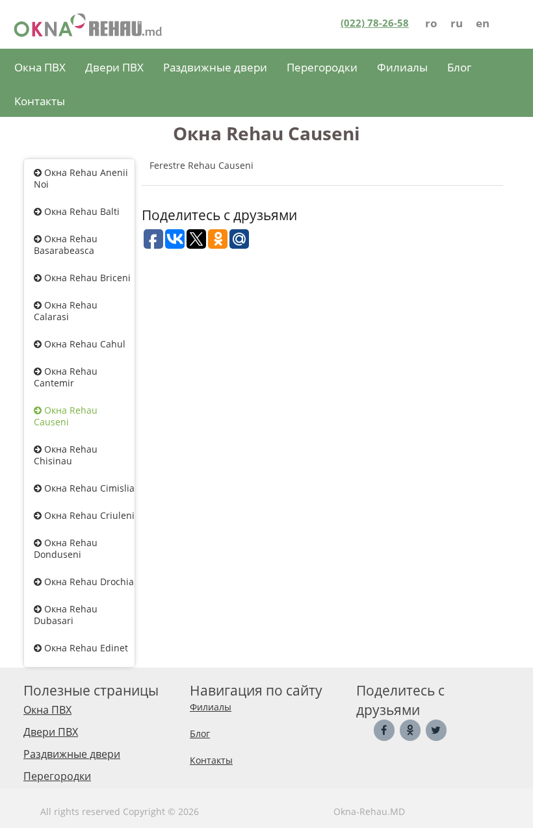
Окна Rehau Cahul (83, 344)
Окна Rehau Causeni (66, 416)
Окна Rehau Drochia (88, 581)
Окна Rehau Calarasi (66, 311)
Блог (459, 67)
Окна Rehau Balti (81, 211)
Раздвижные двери (215, 67)
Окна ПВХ (40, 67)
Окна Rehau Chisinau (66, 455)
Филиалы (402, 67)
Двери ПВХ (114, 67)
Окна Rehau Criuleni (88, 515)
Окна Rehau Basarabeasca (66, 244)
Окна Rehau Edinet (85, 648)
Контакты (39, 101)
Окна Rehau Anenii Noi (81, 178)
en (482, 23)
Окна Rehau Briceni (86, 277)
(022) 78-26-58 (375, 22)
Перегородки (322, 67)
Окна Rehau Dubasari (66, 615)
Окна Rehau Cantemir (66, 377)
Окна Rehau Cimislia (88, 488)
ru (456, 23)
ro (431, 23)
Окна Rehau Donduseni (66, 548)
